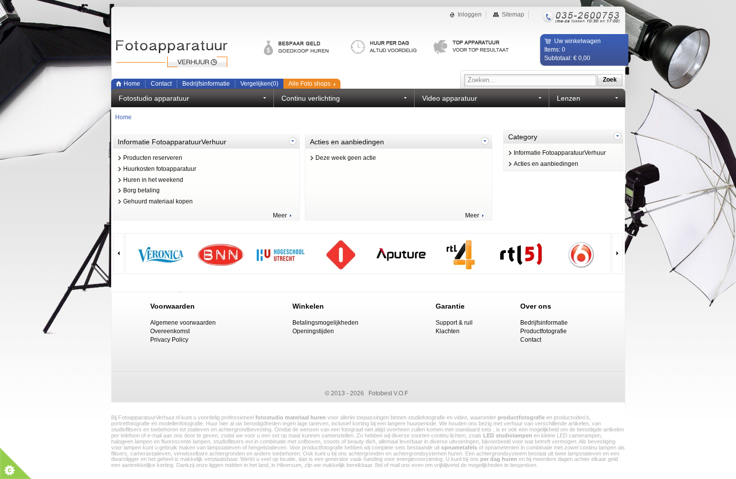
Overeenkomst (170, 331)
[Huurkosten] (392, 48)
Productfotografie (543, 331)
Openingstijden (313, 331)
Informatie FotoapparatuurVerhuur (560, 152)
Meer (280, 215)
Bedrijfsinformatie (206, 83)
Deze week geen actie (345, 157)
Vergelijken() (259, 83)
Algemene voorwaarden (183, 322)
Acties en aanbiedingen (546, 163)
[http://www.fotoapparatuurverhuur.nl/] (181, 55)
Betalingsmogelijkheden (325, 322)
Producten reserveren (152, 157)
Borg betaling (141, 190)
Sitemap (513, 14)
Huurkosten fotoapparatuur (159, 168)
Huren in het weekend (153, 179)
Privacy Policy (169, 339)
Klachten (448, 331)
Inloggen (470, 14)
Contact (161, 83)
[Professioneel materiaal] (472, 48)
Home (132, 83)
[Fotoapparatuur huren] (307, 48)
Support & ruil (454, 322)
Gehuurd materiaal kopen (158, 201)
